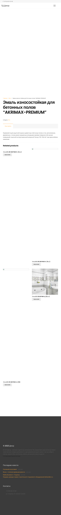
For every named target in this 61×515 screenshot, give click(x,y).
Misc (10, 98)
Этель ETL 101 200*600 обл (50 (11, 382)
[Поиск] (58, 5)
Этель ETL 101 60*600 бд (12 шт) (41, 296)
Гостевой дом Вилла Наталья (11, 456)
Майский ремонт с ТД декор (11, 475)
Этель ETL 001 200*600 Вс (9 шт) (12, 152)
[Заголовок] (59, 1)
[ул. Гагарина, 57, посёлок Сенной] (4, 494)
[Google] (56, 1)
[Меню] (55, 6)
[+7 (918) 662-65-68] (4, 491)
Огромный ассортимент (10, 469)
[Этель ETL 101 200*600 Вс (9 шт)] (45, 149)
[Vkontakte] (54, 1)
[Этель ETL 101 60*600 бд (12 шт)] (45, 269)
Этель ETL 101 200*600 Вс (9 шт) (41, 261)
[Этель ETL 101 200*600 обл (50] (16, 269)
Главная (5, 98)
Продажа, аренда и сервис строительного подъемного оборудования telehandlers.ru (28, 477)
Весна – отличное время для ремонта (14, 472)
